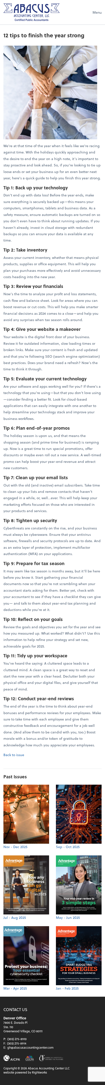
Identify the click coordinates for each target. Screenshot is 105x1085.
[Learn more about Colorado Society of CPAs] (29, 1058)
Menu (97, 12)
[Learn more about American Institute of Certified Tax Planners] (51, 1058)
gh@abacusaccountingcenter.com (30, 1047)
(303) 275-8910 (17, 1039)
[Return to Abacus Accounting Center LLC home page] (31, 12)
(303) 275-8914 (16, 1043)
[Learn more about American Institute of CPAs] (11, 1058)
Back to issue (13, 754)
